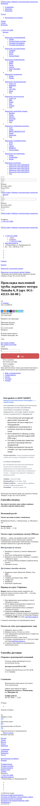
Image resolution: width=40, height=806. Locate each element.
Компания (4, 746)
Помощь (4, 760)
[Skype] (19, 311)
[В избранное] (2, 307)
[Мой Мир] (8, 311)
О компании (9, 7)
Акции (3, 740)
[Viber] (13, 311)
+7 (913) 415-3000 (7, 30)
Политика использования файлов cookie (15, 800)
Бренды (3, 742)
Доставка (8, 379)
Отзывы (8, 380)
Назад (12, 237)
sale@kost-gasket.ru (11, 243)
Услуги (3, 744)
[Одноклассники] (5, 311)
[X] (10, 311)
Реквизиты (9, 11)
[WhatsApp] (16, 311)
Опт (22, 356)
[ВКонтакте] (2, 311)
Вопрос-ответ (5, 769)
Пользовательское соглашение (11, 799)
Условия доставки (7, 766)
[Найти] (2, 190)
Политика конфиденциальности (12, 795)
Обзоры (3, 771)
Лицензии (8, 9)
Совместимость (10, 375)
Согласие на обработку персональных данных (17, 797)
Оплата (7, 377)
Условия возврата (7, 768)
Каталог (3, 738)
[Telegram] (22, 311)
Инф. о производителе (13, 373)
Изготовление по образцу (14, 18)
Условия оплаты (6, 764)
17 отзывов (5, 303)
